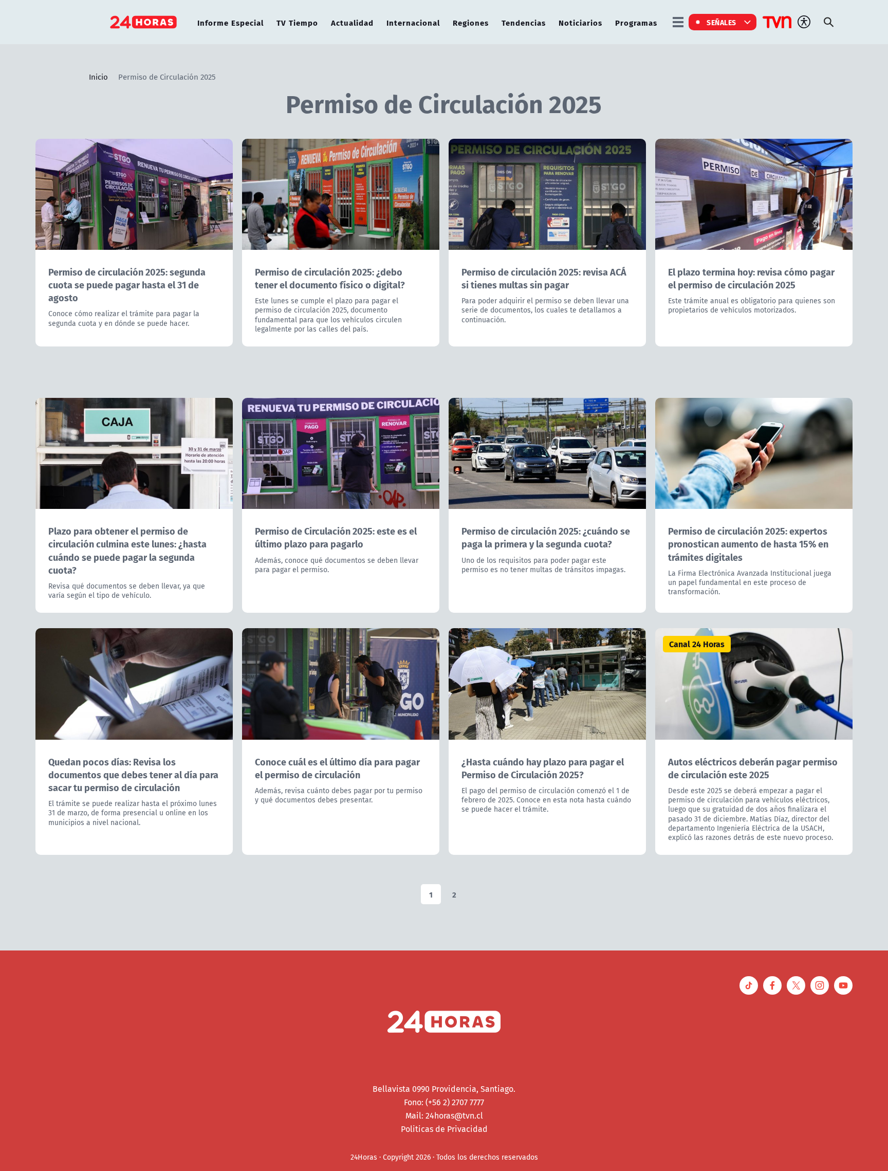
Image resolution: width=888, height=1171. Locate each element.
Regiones (471, 22)
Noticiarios (580, 22)
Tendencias (524, 22)
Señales (721, 22)
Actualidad (352, 22)
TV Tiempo (297, 22)
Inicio (98, 76)
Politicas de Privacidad (444, 1129)
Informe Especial (230, 22)
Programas (636, 22)
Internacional (413, 22)
